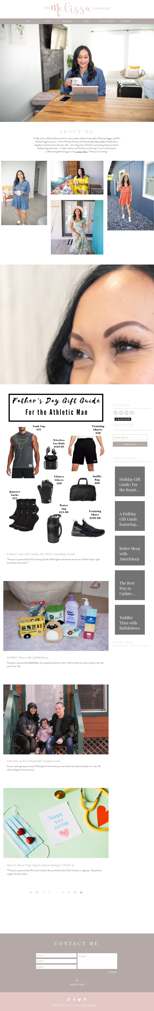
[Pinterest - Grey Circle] (126, 413)
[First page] (30, 892)
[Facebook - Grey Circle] (132, 413)
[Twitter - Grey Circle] (121, 413)
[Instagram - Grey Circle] (115, 413)
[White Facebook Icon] (74, 1000)
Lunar (93, 1005)
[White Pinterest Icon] (85, 1000)
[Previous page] (37, 892)
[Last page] (81, 892)
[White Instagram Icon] (68, 1000)
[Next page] (75, 892)
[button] (67, 21)
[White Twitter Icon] (79, 1000)
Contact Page (81, 151)
